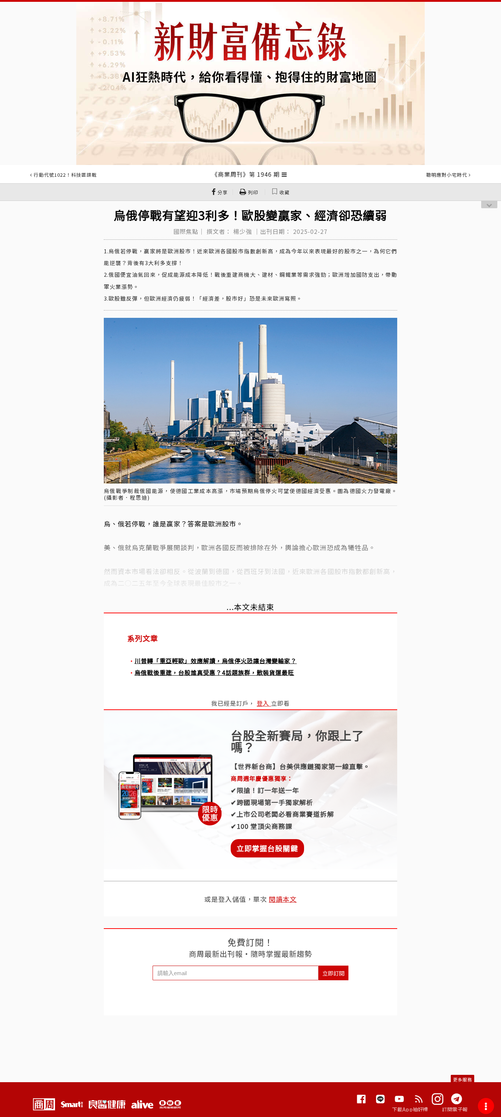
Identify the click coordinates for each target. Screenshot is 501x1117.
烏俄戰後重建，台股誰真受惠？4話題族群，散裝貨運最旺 (214, 672)
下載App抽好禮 (410, 1109)
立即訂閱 (333, 973)
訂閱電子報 (455, 1109)
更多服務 (462, 1079)
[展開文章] (284, 174)
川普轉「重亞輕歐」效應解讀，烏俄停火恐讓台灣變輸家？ (216, 660)
